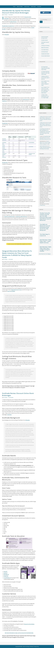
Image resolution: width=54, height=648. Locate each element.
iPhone (5, 571)
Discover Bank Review (45, 55)
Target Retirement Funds (16, 289)
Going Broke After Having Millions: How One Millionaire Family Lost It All (45, 138)
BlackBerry (6, 574)
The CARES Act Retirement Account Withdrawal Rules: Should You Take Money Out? (45, 227)
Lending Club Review (45, 45)
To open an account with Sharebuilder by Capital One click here (19, 243)
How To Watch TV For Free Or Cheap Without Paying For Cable (45, 142)
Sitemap (31, 646)
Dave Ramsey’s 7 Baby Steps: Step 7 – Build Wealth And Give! (45, 241)
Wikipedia (7, 34)
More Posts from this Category (45, 253)
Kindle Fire (6, 576)
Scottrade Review (31, 146)
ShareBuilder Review (45, 53)
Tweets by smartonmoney (44, 27)
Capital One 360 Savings (9, 216)
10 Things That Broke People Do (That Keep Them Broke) (45, 73)
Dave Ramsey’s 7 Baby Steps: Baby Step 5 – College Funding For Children (45, 249)
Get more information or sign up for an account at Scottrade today (19, 632)
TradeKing (4, 101)
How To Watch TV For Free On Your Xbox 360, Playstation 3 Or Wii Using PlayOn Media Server (45, 90)
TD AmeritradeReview (31, 142)
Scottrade (3, 146)
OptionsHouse (13, 21)
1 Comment (10, 14)
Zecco (3, 143)
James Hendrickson (43, 146)
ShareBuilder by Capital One (8, 26)
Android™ (6, 573)
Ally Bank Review (44, 40)
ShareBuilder (5, 123)
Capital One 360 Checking (21, 216)
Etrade (3, 155)
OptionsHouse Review (31, 138)
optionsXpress (4, 157)
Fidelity (3, 150)
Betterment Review (45, 47)
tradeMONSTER (4, 149)
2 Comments (10, 397)
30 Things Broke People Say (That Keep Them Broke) (45, 68)
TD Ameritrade (4, 142)
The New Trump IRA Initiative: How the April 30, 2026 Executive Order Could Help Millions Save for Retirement (45, 216)
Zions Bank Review (44, 49)
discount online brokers (29, 624)
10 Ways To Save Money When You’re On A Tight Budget (45, 96)
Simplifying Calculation (44, 128)
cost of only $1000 (11, 291)
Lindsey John (42, 116)
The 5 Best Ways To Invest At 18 (45, 235)
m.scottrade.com (7, 577)
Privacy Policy (42, 205)
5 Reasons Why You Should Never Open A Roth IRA (45, 78)
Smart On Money (27, 2)
